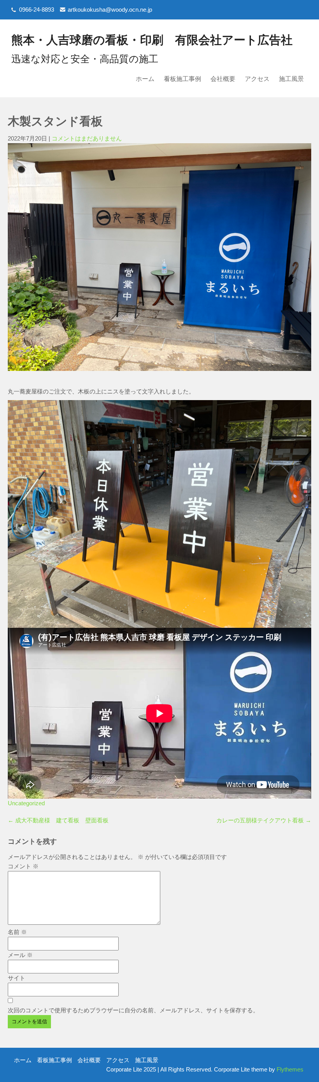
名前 (17, 932)
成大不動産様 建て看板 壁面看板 (58, 820)
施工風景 (291, 79)
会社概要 (222, 79)
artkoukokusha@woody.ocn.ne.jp (110, 9)
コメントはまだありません (87, 138)
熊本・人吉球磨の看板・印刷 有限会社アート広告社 (152, 40)
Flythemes (289, 1069)
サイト (16, 978)
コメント (23, 866)
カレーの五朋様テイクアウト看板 (263, 820)
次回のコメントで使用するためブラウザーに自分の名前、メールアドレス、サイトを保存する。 (133, 1010)
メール (20, 955)
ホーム (145, 79)
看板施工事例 (182, 79)
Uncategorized (26, 803)
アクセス (257, 79)
